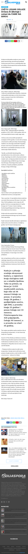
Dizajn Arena (22, 552)
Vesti (8, 546)
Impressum (11, 550)
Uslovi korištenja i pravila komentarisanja (15, 548)
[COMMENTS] (21, 40)
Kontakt (18, 550)
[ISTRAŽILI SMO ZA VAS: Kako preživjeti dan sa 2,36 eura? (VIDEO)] (4, 442)
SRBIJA (3, 419)
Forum (24, 546)
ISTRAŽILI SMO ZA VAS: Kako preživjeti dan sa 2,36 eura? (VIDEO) (17, 441)
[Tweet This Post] (9, 40)
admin (9, 19)
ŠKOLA (22, 418)
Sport (12, 546)
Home (3, 546)
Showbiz (18, 546)
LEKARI (12, 418)
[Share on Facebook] (6, 40)
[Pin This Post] (15, 40)
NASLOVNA (17, 418)
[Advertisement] (14, 51)
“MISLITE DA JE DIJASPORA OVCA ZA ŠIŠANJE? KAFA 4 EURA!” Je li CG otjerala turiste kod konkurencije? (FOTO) (15, 515)
